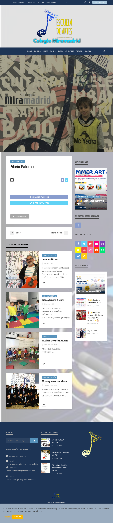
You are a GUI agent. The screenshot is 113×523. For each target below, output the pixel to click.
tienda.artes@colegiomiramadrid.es (22, 479)
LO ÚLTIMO (69, 51)
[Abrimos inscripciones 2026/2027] (90, 284)
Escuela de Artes (18, 2)
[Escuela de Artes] (56, 495)
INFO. (60, 51)
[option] (91, 189)
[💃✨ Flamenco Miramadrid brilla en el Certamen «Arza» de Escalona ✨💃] (81, 315)
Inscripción (48, 51)
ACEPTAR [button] (17, 516)
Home (49, 502)
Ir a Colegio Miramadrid (50, 2)
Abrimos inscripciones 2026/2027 (90, 291)
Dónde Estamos (33, 2)
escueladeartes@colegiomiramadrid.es (23, 463)
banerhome (83, 197)
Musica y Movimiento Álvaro (55, 340)
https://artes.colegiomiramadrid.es (21, 470)
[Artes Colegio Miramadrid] (56, 26)
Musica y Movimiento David (54, 381)
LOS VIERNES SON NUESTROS (58, 441)
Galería (87, 51)
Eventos (95, 197)
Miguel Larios (92, 330)
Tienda (79, 51)
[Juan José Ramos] (22, 269)
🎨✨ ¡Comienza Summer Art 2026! (90, 202)
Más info (8, 517)
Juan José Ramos (50, 259)
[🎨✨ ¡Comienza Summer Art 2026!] (91, 189)
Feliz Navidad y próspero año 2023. (60, 453)
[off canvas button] (8, 51)
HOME (29, 51)
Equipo (64, 2)
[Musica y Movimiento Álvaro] (22, 350)
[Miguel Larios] (81, 333)
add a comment (21, 216)
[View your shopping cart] (89, 2)
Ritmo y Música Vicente (53, 300)
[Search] (104, 51)
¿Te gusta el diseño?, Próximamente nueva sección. (59, 467)
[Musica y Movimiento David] (22, 391)
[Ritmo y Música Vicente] (22, 310)
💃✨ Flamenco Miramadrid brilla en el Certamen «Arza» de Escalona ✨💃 (95, 316)
